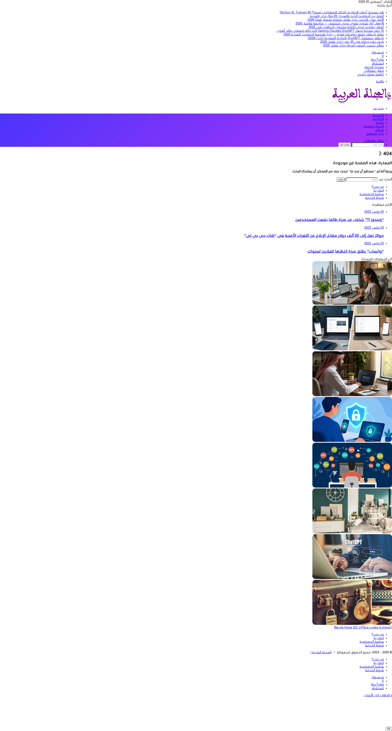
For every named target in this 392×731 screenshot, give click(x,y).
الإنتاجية (378, 119)
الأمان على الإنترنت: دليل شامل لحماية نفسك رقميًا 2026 (346, 19)
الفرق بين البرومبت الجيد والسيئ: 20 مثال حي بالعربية (347, 16)
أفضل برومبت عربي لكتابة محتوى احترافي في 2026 (346, 27)
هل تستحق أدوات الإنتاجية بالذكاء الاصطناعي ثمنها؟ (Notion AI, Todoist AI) (332, 12)
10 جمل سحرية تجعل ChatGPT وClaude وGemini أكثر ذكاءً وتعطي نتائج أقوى (330, 30)
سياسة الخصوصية (372, 194)
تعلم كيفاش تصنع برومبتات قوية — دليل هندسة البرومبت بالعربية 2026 (334, 34)
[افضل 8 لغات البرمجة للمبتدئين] (352, 486)
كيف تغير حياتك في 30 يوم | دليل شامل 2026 (352, 41)
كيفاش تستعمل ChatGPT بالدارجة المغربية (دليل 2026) (346, 38)
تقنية (380, 122)
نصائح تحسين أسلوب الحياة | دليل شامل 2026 (353, 45)
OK (388, 728)
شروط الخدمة (374, 197)
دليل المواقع (375, 133)
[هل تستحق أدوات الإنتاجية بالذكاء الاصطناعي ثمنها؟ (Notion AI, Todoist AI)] (352, 349)
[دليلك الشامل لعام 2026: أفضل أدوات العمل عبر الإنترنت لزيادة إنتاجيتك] (352, 303)
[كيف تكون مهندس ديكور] (352, 532)
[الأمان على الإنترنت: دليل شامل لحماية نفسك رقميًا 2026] (352, 440)
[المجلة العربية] (361, 101)
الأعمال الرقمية (374, 126)
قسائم (379, 130)
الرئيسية (378, 115)
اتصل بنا (379, 190)
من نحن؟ (378, 186)
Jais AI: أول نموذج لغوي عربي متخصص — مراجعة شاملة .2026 (340, 23)
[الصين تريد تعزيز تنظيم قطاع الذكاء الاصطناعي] (352, 578)
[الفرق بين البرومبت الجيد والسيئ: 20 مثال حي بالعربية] (352, 395)
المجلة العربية (321, 652)
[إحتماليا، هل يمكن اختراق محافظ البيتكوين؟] (352, 623)
